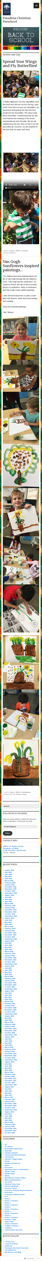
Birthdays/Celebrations (14, 1149)
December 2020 (10, 1008)
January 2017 (9, 1101)
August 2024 (9, 918)
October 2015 (10, 1133)
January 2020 (9, 1026)
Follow (7, 833)
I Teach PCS (9, 1242)
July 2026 (8, 872)
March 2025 (9, 903)
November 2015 (10, 1130)
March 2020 (9, 1022)
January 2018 (9, 1076)
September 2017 (11, 1085)
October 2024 (10, 914)
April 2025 (8, 901)
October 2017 (10, 1083)
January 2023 (9, 956)
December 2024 (10, 910)
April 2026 (8, 878)
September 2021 (11, 989)
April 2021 (8, 999)
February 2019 (10, 1049)
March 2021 (9, 1001)
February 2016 (10, 1124)
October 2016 (10, 1108)
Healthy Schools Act (12, 1163)
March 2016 (9, 1122)
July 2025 (8, 897)
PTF (6, 1196)
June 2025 (8, 899)
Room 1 (7, 1199)
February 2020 (10, 1024)
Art (11, 794)
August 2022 (9, 966)
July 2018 (8, 1064)
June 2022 (8, 970)
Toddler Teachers (12, 1226)
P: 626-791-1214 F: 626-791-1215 (14, 850)
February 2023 (10, 953)
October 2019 (10, 1033)
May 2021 (8, 997)
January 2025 (9, 908)
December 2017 (10, 1078)
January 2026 (9, 885)
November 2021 (10, 985)
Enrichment (9, 1157)
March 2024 (9, 926)
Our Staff (8, 1182)
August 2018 (9, 1062)
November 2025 (10, 889)
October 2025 (10, 891)
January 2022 (9, 981)
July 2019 (8, 1039)
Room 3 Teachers (11, 1209)
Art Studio (17, 794)
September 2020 (11, 1014)
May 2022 (8, 972)
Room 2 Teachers (11, 1205)
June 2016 (8, 1116)
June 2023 (8, 945)
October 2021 (10, 987)
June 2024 (8, 920)
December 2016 (10, 1103)
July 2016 (8, 1114)
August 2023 (9, 941)
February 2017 (10, 1099)
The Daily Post (10, 1250)
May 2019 (8, 1043)
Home (24, 794)
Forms (7, 1161)
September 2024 (11, 916)
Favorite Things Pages (13, 1159)
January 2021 (9, 1006)
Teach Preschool (11, 1244)
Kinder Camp (10, 1171)
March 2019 (9, 1047)
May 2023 (8, 947)
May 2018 (8, 1068)
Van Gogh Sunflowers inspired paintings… (21, 265)
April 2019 (8, 1045)
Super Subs (9, 1221)
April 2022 (8, 974)
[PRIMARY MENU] (36, 5)
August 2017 (9, 1087)
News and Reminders (13, 1180)
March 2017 (9, 1097)
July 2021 (8, 993)
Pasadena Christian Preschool (17, 19)
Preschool (8, 1192)
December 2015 (10, 1128)
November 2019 (10, 1031)
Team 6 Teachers (11, 1224)
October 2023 (10, 937)
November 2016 (10, 1105)
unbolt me (8, 1246)
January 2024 (9, 931)
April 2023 (8, 949)
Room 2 (7, 1203)
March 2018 (9, 1072)
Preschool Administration (15, 1194)
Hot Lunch (9, 1167)
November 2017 (10, 1081)
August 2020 (9, 1016)
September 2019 (11, 1035)
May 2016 (8, 1118)
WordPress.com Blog (13, 1252)
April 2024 (8, 924)
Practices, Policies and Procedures (18, 1190)
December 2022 (10, 958)
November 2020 (10, 1010)
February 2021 (10, 1003)
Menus (7, 1176)
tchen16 (25, 251)
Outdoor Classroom (12, 1184)
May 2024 (8, 922)
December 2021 (10, 983)
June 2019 (8, 1041)
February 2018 (10, 1074)
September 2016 (11, 1110)
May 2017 (8, 1093)
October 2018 (10, 1058)
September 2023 (11, 939)
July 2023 (8, 943)
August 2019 (9, 1037)
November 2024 (10, 912)
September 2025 (11, 893)
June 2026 (8, 874)
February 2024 (10, 928)
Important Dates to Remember (16, 1169)
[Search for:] (21, 806)
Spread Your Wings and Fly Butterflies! (20, 63)
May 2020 (8, 1018)
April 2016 (8, 1120)
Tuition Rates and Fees (14, 1230)
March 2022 (9, 976)
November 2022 (10, 960)
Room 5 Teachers (11, 1217)
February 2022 (10, 978)
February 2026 (10, 883)
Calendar (8, 1151)
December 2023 (10, 933)
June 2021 (8, 995)
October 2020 (10, 1012)
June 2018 (8, 1066)
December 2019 (10, 1028)
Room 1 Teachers (11, 1201)
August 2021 (9, 991)
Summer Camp (10, 1219)
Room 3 (13, 253)
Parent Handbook (11, 1186)
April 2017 (8, 1095)
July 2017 (8, 1089)
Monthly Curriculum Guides (15, 1178)
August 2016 (9, 1112)
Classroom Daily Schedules (15, 1155)
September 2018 (11, 1060)
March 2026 (9, 881)
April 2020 (8, 1020)
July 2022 (8, 968)
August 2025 (9, 895)
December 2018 (10, 1053)
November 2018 (10, 1056)
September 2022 (11, 964)
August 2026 (9, 870)
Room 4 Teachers (11, 1213)
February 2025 (10, 906)
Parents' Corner (11, 1188)
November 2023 (10, 935)
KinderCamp (9, 1174)
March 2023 (9, 951)
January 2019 (9, 1051)
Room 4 (7, 1211)
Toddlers (8, 1228)
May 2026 (8, 876)
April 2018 (8, 1070)
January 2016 (9, 1126)
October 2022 (10, 962)
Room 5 (7, 1215)
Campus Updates (11, 1153)
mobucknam (26, 792)
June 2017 (8, 1091)
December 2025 (10, 887)
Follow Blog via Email (15, 813)
